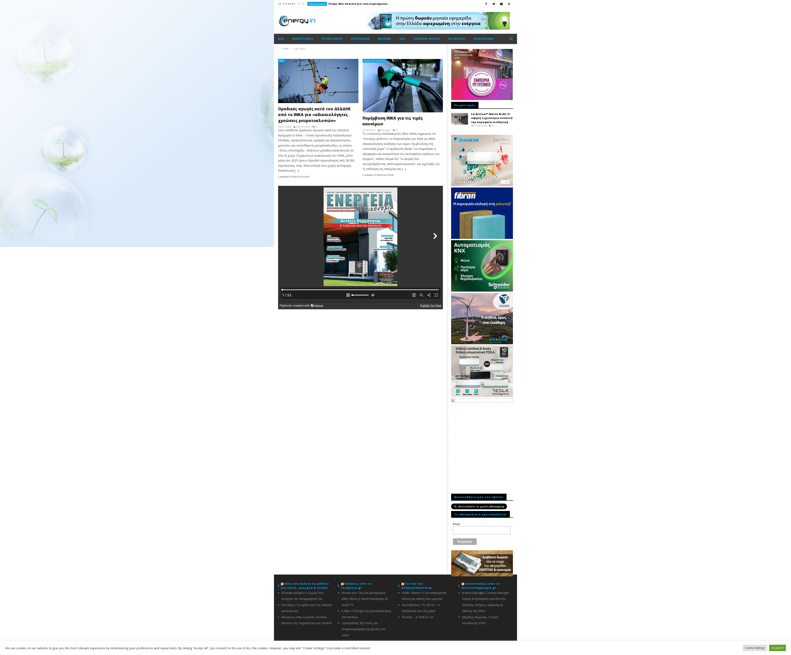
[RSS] (509, 4)
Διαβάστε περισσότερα (294, 177)
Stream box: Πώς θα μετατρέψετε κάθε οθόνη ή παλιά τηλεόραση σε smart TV (365, 599)
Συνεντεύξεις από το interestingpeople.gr (480, 586)
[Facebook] (486, 4)
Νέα (311, 4)
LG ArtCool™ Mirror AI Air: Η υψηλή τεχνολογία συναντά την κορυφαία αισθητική (492, 118)
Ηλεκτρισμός (302, 39)
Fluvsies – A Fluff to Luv (417, 617)
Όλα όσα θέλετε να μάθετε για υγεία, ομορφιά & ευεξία (305, 586)
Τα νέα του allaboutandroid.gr (417, 586)
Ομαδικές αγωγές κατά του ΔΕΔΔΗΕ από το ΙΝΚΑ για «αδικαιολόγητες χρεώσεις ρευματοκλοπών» (314, 114)
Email (456, 524)
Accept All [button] (777, 648)
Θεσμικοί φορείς (426, 39)
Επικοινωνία (484, 39)
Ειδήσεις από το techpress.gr (356, 586)
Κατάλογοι (456, 39)
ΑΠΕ (402, 39)
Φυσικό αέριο (332, 39)
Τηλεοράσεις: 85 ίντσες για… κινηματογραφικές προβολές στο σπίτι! (364, 629)
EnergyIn (385, 130)
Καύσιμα (384, 39)
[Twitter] (494, 4)
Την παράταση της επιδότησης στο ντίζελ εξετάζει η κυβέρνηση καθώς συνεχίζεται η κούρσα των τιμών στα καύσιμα (347, 4)
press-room (303, 127)
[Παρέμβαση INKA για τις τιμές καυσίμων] (403, 85)
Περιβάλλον (360, 39)
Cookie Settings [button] (755, 648)
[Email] (501, 4)
